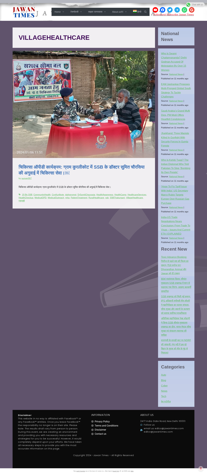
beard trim (116, 471)
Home (58, 11)
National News (176, 74)
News (164, 391)
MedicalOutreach (56, 198)
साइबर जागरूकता (95, 11)
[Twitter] (170, 10)
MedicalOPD (41, 198)
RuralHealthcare (96, 198)
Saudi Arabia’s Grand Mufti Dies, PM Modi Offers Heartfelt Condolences (175, 115)
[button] (145, 12)
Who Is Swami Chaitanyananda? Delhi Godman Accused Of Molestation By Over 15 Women (174, 61)
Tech (163, 396)
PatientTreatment (79, 198)
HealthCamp (120, 194)
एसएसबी (22, 201)
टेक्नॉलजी (74, 11)
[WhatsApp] (184, 10)
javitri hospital (80, 471)
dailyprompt (70, 194)
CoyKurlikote (58, 194)
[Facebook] (162, 10)
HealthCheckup (26, 198)
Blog (163, 380)
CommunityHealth (42, 194)
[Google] (191, 10)
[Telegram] (177, 10)
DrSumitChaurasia (86, 194)
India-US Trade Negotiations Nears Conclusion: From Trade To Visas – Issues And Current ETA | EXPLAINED (175, 225)
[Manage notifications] (200, 468)
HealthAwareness (104, 194)
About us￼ (117, 11)
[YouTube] (155, 10)
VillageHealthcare (134, 198)
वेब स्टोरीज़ (166, 401)
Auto (163, 375)
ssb (107, 198)
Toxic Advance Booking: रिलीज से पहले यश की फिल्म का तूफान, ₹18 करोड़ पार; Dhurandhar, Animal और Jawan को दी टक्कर (175, 265)
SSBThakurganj (117, 198)
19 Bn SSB (27, 194)
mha (67, 198)
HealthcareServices (137, 194)
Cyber (164, 385)
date (132, 471)
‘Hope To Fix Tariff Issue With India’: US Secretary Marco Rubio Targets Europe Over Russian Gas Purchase (175, 194)
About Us (147, 415)
